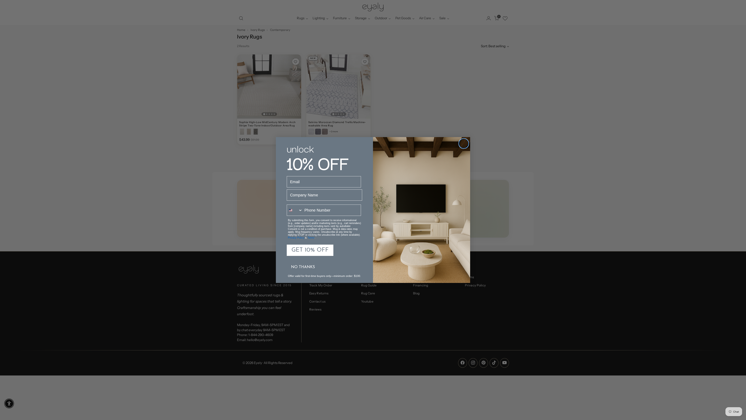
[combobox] (294, 210)
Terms (311, 237)
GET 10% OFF (310, 250)
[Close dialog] (464, 143)
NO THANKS (303, 267)
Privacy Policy (296, 237)
